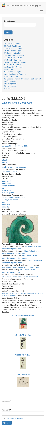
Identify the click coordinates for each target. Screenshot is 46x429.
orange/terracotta (8, 185)
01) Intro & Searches (12, 43)
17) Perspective (10, 81)
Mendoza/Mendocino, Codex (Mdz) (15, 146)
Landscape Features (9, 171)
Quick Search (9, 21)
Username (6, 401)
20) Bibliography (10, 88)
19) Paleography (10, 86)
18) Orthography (10, 83)
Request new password (15, 418)
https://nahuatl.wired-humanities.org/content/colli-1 (21, 247)
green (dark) (6, 181)
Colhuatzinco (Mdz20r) (23, 315)
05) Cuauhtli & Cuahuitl (12, 53)
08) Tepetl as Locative (12, 60)
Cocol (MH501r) (23, 374)
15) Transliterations (11, 76)
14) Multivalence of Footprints (15, 74)
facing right (6, 207)
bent (3, 202)
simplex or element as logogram (14, 167)
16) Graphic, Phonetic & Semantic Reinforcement (22, 79)
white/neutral (6, 190)
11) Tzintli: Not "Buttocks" (13, 67)
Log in (7, 423)
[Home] (3, 5)
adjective (5, 160)
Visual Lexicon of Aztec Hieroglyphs (24, 5)
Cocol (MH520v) (23, 354)
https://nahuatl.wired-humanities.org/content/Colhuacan (20, 256)
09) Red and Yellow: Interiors (15, 62)
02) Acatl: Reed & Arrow (13, 46)
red (3, 188)
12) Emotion (8, 69)
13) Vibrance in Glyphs (12, 72)
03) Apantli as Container (13, 48)
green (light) (6, 183)
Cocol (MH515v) (23, 334)
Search (8, 32)
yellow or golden (8, 193)
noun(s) (5, 162)
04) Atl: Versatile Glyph (12, 50)
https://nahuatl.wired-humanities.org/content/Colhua (21, 252)
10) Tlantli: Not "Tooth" (12, 65)
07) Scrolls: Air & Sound (13, 57)
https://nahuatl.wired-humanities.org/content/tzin (19, 271)
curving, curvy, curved (10, 200)
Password (6, 410)
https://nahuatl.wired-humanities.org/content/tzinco (20, 267)
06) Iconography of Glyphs (14, 55)
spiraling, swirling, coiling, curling (14, 197)
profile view (6, 204)
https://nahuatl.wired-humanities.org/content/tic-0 (20, 277)
